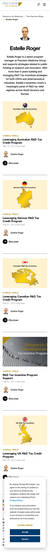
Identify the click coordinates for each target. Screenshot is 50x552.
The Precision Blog (34, 16)
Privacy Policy (16, 500)
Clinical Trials (10, 136)
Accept (25, 532)
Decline (25, 539)
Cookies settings (25, 525)
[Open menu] (44, 4)
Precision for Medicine (13, 16)
